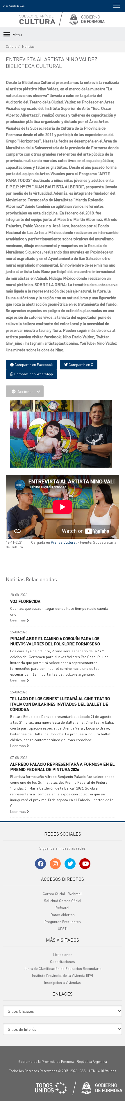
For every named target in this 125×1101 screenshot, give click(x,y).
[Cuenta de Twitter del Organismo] (70, 863)
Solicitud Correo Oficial (62, 901)
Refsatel (62, 908)
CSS (83, 1071)
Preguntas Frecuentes (62, 921)
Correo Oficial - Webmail (63, 894)
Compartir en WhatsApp (33, 374)
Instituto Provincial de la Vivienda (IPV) (62, 975)
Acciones (25, 391)
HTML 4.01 (96, 1071)
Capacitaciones (62, 961)
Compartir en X (80, 364)
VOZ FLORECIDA (25, 601)
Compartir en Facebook (33, 364)
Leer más (18, 620)
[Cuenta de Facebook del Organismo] (40, 863)
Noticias (28, 47)
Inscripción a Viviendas (62, 982)
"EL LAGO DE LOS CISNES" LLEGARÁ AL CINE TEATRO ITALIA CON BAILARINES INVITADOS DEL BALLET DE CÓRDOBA (60, 703)
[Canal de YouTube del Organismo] (84, 863)
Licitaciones (62, 954)
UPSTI (62, 928)
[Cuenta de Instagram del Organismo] (55, 863)
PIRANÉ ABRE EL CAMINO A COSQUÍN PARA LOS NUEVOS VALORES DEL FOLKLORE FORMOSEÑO (55, 641)
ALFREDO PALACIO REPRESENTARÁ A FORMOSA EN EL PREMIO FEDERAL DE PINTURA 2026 (62, 766)
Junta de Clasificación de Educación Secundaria (62, 968)
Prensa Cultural (64, 542)
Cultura (11, 47)
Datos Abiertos (63, 914)
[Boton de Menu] (116, 5)
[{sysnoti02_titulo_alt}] (61, 433)
